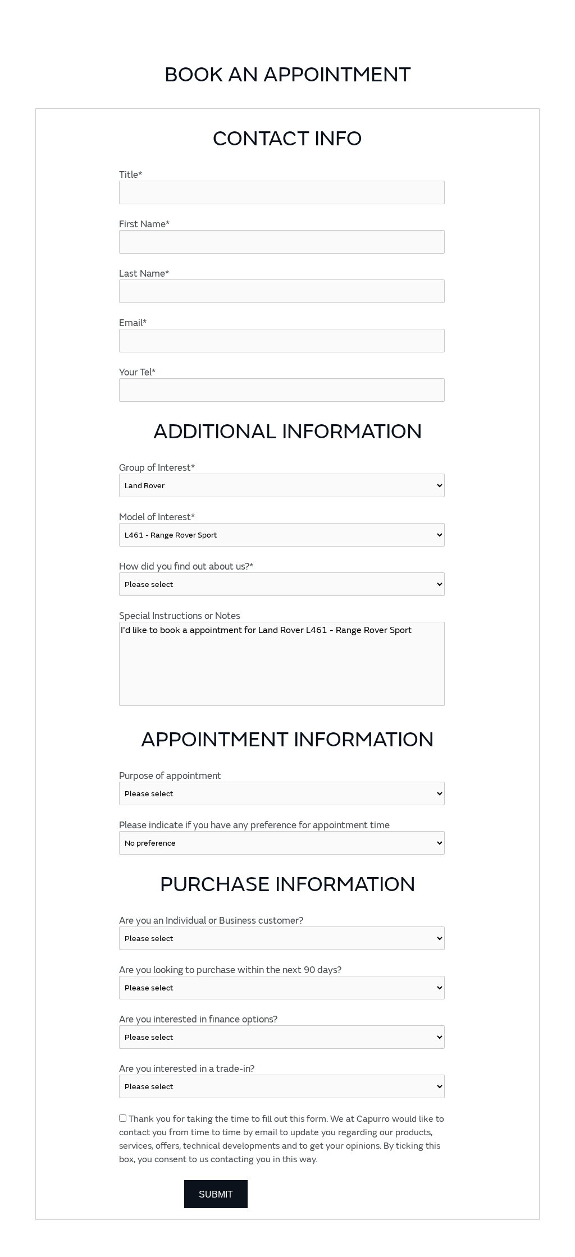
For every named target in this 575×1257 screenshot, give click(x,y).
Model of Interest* (157, 517)
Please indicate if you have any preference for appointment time (254, 825)
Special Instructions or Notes (179, 616)
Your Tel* (137, 372)
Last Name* (144, 273)
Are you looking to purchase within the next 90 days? (230, 970)
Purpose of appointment (170, 776)
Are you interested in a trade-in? (186, 1069)
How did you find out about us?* (186, 566)
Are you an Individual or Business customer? (211, 920)
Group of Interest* (157, 468)
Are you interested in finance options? (198, 1019)
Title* (130, 175)
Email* (133, 323)
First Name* (144, 224)
